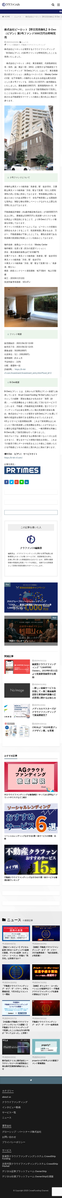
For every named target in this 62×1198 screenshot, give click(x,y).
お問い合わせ (9, 1137)
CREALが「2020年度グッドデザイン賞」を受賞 (44, 729)
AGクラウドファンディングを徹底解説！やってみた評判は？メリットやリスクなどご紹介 (31, 796)
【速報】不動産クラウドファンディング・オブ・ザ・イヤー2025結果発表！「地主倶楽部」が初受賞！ (45, 951)
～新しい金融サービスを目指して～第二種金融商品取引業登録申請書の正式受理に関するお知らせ (44, 693)
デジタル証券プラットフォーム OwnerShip (24, 1171)
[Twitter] (11, 482)
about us (6, 1097)
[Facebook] (6, 482)
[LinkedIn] (27, 482)
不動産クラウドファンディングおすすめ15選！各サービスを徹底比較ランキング (30, 879)
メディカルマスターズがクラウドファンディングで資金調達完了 (44, 712)
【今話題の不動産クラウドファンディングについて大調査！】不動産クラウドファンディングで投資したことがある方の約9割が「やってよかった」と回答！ (16, 1027)
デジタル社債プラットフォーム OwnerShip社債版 (27, 1176)
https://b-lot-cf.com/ (13, 458)
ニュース (17, 17)
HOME (7, 17)
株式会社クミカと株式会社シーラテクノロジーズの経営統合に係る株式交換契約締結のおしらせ (15, 1065)
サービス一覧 (9, 1112)
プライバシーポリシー (13, 1142)
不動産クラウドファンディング (33, 45)
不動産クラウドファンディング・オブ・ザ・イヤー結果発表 (45, 1023)
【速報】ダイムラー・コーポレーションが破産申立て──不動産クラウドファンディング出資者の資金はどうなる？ (45, 990)
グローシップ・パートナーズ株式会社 (21, 1132)
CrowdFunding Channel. (39, 1191)
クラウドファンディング (15, 1102)
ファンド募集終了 (13, 45)
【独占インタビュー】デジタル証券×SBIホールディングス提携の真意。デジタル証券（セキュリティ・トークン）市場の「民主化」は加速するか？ (15, 952)
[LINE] (21, 482)
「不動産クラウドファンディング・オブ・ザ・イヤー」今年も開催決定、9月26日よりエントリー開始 (15, 990)
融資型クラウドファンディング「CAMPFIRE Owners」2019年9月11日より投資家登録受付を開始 (45, 670)
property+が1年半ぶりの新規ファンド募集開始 (45, 1062)
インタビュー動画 (11, 1107)
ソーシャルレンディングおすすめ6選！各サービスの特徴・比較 (30, 837)
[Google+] (16, 482)
